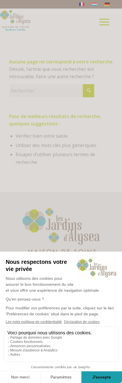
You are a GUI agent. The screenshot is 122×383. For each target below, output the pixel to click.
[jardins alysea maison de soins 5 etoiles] (30, 20)
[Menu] (104, 20)
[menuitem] (106, 30)
